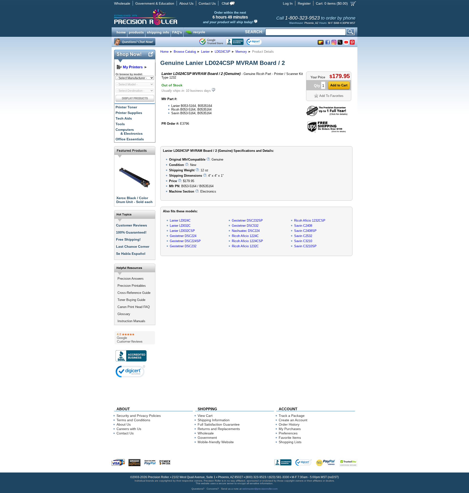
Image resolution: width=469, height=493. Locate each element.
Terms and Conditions (133, 420)
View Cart (205, 416)
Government (207, 438)
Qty (317, 85)
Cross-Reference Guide (133, 293)
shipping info (158, 31)
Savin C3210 (303, 241)
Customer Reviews (131, 225)
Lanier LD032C (180, 225)
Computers (129, 131)
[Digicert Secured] (130, 371)
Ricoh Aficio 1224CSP (247, 241)
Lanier (205, 51)
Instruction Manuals (131, 321)
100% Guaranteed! (131, 232)
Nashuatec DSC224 (246, 231)
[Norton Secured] (258, 42)
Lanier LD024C (180, 220)
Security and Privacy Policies (139, 416)
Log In (288, 3)
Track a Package (292, 416)
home (121, 31)
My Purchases (290, 429)
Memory (241, 51)
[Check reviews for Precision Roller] (135, 337)
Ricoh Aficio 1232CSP (309, 220)
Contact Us (207, 3)
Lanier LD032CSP (182, 231)
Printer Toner (126, 107)
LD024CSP (222, 51)
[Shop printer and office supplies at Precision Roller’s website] (171, 17)
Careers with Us (129, 429)
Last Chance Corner (132, 246)
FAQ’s (177, 31)
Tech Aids (124, 118)
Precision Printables (131, 286)
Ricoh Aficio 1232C (245, 246)
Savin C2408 (303, 225)
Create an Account (293, 420)
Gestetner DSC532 (245, 225)
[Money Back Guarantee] (326, 115)
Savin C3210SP (305, 246)
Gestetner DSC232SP (247, 220)
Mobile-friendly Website (216, 442)
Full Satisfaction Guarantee (219, 424)
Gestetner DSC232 (183, 246)
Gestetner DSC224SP (185, 241)
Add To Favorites (331, 96)
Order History (289, 424)
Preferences (288, 433)
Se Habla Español (130, 254)
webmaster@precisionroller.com (259, 488)
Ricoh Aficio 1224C (245, 236)
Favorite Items (290, 438)
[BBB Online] (235, 42)
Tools (120, 124)
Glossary (123, 314)
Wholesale (122, 3)
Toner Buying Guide (131, 300)
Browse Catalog (185, 51)
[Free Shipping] (326, 132)
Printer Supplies (129, 113)
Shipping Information (214, 420)
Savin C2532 (303, 236)
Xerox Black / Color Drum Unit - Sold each (134, 200)
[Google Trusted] (211, 42)
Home (164, 51)
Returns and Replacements (219, 429)
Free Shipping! (128, 239)
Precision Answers (130, 278)
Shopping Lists (290, 442)
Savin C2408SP (305, 231)
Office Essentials (130, 139)
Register (304, 3)
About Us (186, 3)
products (136, 31)
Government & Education (154, 3)
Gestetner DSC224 (183, 236)
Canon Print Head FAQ (133, 307)
